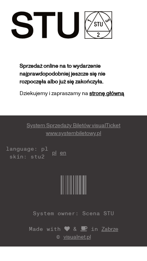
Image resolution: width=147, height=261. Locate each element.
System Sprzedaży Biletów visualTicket (73, 125)
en (63, 152)
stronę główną (106, 93)
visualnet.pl (77, 236)
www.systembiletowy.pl (73, 133)
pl (54, 152)
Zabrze (110, 228)
